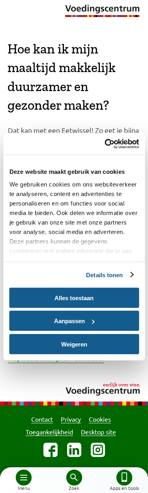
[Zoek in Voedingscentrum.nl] (74, 477)
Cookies (100, 419)
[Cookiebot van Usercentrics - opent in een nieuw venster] (105, 144)
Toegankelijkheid (49, 432)
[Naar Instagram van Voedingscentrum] (98, 450)
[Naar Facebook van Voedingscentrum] (50, 450)
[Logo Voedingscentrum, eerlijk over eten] (74, 388)
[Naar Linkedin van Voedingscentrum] (74, 450)
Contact (42, 419)
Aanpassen (69, 321)
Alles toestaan (74, 297)
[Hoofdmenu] (24, 477)
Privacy (71, 419)
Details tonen (104, 274)
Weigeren (74, 344)
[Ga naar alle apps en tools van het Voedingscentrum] (124, 477)
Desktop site (98, 432)
